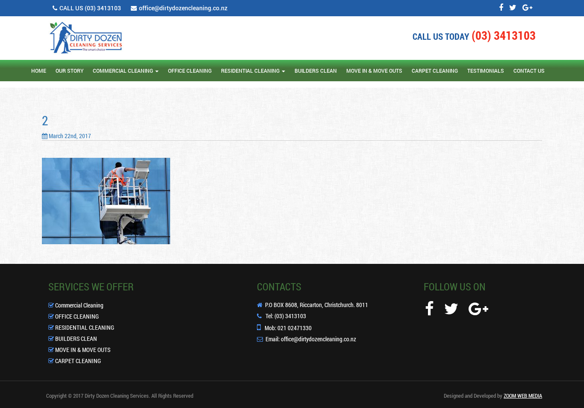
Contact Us (529, 70)
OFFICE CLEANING (190, 70)
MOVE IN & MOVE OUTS (374, 70)
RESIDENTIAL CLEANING (84, 327)
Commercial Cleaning (78, 305)
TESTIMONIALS (485, 70)
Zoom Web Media (523, 395)
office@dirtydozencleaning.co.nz (183, 8)
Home (38, 70)
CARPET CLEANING (435, 70)
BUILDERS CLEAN (316, 70)
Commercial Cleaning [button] (123, 70)
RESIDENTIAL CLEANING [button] (250, 70)
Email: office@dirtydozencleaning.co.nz (310, 339)
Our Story (69, 70)
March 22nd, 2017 (69, 136)
